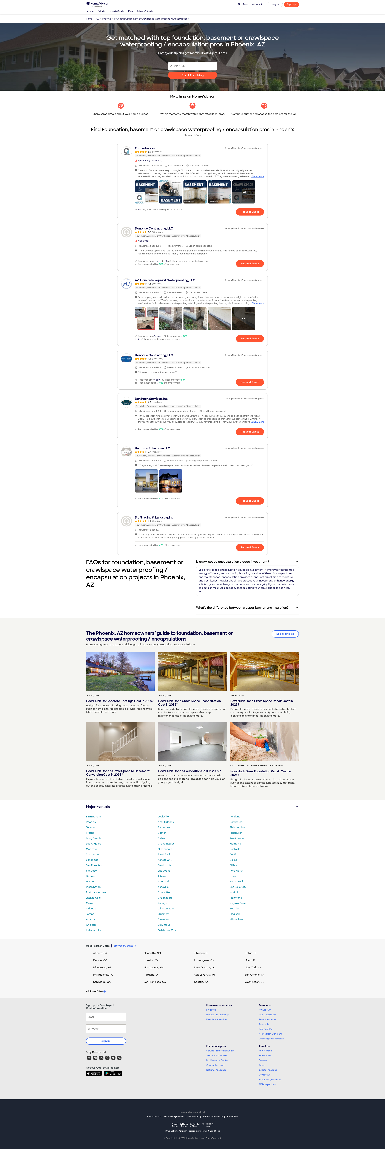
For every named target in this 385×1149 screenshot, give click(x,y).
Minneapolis (165, 849)
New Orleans (166, 822)
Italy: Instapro (193, 1116)
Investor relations (268, 1070)
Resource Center (268, 1019)
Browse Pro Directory (217, 1014)
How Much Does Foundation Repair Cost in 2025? (260, 773)
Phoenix (91, 822)
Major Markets (98, 806)
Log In (275, 4)
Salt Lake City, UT (204, 974)
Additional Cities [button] (94, 991)
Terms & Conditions (211, 1131)
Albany (162, 876)
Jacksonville (93, 897)
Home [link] (89, 18)
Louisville (163, 816)
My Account (265, 1009)
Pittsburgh (236, 832)
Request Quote (250, 211)
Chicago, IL (201, 953)
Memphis (235, 843)
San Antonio (237, 881)
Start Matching (193, 75)
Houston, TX (151, 960)
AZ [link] (97, 18)
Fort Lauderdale (96, 892)
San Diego (92, 859)
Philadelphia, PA (103, 974)
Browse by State (123, 945)
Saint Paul (164, 854)
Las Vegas (164, 870)
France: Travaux (154, 1116)
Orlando (91, 908)
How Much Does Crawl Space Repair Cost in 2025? (261, 702)
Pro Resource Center (217, 1060)
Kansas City (165, 859)
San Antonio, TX (254, 974)
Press (261, 1065)
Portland (235, 816)
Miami (89, 903)
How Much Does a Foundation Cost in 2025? (189, 771)
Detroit (162, 838)
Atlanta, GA (100, 953)
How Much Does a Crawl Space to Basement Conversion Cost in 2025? (118, 772)
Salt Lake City (238, 887)
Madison (235, 914)
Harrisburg (236, 822)
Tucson (90, 827)
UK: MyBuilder (232, 1116)
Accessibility (207, 1125)
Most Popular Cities (98, 945)
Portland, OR (151, 974)
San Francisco (94, 865)
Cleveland (164, 919)
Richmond (236, 897)
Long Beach (93, 838)
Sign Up (291, 4)
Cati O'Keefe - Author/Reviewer (248, 765)
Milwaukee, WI (102, 967)
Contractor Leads (215, 1065)
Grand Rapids (166, 843)
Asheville (163, 887)
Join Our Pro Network (217, 1055)
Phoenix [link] (106, 18)
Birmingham (93, 816)
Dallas (233, 859)
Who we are (265, 1055)
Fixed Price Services (216, 1019)
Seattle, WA (201, 982)
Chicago (91, 924)
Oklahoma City (167, 930)
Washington (93, 887)
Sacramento (93, 854)
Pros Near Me (266, 1029)
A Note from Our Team (270, 1034)
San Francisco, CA (155, 982)
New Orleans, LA (204, 967)
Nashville (235, 849)
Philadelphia (237, 827)
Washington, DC (254, 982)
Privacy (175, 1125)
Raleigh (162, 903)
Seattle (234, 908)
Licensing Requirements (271, 1038)
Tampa (90, 914)
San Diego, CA (102, 982)
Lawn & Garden (117, 11)
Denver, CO (100, 960)
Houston (235, 876)
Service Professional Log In (220, 1050)
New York (163, 881)
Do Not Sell (195, 1125)
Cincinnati (164, 914)
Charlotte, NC (152, 953)
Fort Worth (236, 870)
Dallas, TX (250, 953)
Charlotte (164, 892)
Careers (263, 1060)
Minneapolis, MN (153, 967)
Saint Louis (164, 865)
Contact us (264, 1074)
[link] (192, 151)
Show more (258, 176)
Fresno (90, 832)
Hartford (91, 881)
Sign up (106, 1041)
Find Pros (211, 1009)
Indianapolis (93, 930)
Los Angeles (93, 843)
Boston (162, 832)
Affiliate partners (267, 1084)
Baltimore (164, 827)
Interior (90, 11)
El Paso (234, 865)
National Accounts (216, 1070)
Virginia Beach (238, 903)
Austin (233, 854)
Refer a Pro (264, 1024)
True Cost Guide (267, 1014)
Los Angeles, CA (204, 960)
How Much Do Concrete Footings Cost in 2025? (120, 701)
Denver (90, 876)
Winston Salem (167, 908)
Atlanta (90, 919)
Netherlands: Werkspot (212, 1116)
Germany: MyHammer (174, 1116)
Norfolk (234, 892)
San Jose (91, 870)
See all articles (285, 633)
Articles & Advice (145, 11)
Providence (237, 838)
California (184, 1125)
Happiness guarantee (270, 1079)
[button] (146, 191)
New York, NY (253, 967)
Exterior (101, 11)
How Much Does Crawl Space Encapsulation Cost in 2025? (189, 702)
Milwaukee (236, 919)
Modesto (91, 849)
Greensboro (165, 897)
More (131, 11)
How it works (265, 1050)
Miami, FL (250, 960)
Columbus (164, 924)
